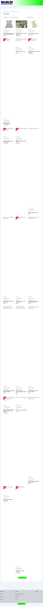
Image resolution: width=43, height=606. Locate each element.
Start (4, 11)
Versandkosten (7, 30)
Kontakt (1, 594)
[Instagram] (37, 591)
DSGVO (1, 599)
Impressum (2, 596)
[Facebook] (35, 591)
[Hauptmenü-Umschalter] (37, 3)
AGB (16, 599)
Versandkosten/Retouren (19, 594)
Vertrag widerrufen (21, 603)
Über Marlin (17, 596)
